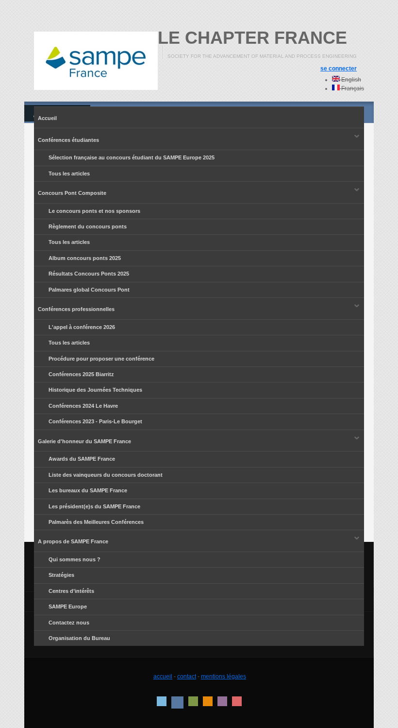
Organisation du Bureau (79, 638)
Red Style (237, 701)
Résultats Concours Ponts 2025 (89, 274)
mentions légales (223, 676)
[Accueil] (96, 61)
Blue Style (177, 702)
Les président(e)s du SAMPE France (94, 506)
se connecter (338, 68)
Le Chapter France (252, 38)
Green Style (193, 701)
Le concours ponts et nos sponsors (94, 211)
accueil (162, 676)
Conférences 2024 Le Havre (83, 406)
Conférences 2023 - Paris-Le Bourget (95, 421)
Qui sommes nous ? (74, 559)
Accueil (47, 118)
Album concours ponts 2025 (85, 258)
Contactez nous (69, 622)
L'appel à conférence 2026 (82, 327)
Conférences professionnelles (74, 307)
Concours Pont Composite (70, 191)
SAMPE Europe (68, 606)
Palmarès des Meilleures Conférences (96, 522)
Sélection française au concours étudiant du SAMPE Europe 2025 (132, 157)
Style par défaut (161, 701)
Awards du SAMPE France (82, 459)
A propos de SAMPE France (71, 540)
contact (186, 676)
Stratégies (61, 575)
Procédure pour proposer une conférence (101, 359)
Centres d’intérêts (71, 591)
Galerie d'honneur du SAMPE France (82, 439)
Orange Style (208, 701)
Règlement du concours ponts (88, 226)
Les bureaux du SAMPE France (88, 490)
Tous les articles (69, 173)
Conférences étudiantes (66, 138)
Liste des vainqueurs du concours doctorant (106, 475)
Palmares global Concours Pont (89, 290)
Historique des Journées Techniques (88, 390)
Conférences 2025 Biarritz (81, 374)
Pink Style (222, 701)
